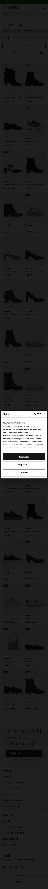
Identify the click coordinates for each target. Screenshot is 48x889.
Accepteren (24, 456)
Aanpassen (22, 465)
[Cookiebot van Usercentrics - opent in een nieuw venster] (34, 414)
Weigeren (24, 473)
